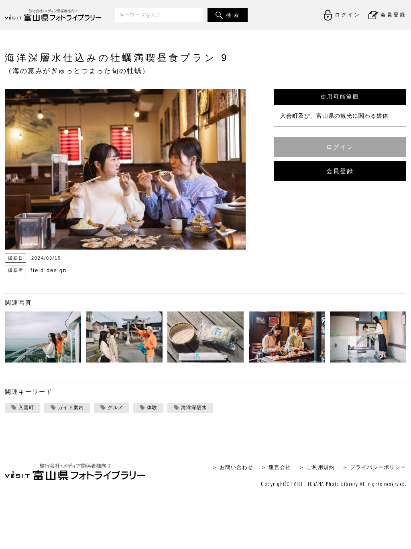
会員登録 (340, 171)
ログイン (340, 146)
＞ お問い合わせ (232, 467)
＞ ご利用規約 (317, 467)
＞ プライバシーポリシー (374, 467)
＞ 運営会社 (276, 467)
